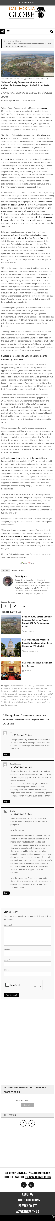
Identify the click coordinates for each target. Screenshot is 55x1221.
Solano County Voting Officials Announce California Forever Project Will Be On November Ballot (37, 621)
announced (42, 108)
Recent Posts (18, 570)
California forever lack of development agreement (19, 691)
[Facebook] (5, 606)
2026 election (39, 685)
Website (7, 970)
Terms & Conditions (27, 1200)
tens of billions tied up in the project (16, 536)
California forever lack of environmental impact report (26, 692)
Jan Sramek (39, 699)
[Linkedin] (24, 606)
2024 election (28, 685)
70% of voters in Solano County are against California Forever (26, 203)
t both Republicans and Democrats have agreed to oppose (26, 218)
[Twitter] (14, 606)
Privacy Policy (27, 1206)
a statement (41, 277)
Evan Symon (9, 100)
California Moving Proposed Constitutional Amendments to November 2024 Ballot (37, 643)
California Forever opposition (17, 696)
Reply (6, 754)
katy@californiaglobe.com (37, 1173)
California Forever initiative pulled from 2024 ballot (28, 688)
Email (7, 959)
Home (6, 41)
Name (7, 949)
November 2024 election (18, 702)
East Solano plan (28, 699)
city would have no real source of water (26, 209)
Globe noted (12, 159)
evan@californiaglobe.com (38, 1177)
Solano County (33, 702)
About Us (27, 1194)
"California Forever (16, 685)
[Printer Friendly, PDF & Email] (27, 563)
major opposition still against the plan (22, 458)
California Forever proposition (39, 696)
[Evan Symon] (8, 580)
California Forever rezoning (11, 699)
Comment (9, 924)
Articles (16, 41)
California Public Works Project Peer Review (37, 664)
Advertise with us (27, 1211)
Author (5, 570)
